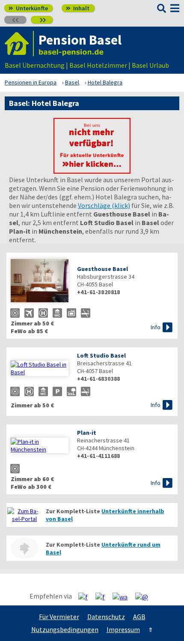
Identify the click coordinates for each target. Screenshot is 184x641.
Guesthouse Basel (102, 269)
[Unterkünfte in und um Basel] (92, 171)
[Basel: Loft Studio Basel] (39, 368)
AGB (139, 616)
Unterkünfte (28, 8)
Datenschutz (106, 616)
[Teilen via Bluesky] (103, 596)
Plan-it (86, 432)
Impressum (123, 629)
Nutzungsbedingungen (64, 629)
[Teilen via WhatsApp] (123, 596)
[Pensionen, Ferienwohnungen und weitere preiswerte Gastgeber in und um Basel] (24, 515)
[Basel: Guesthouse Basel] (39, 281)
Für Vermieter (59, 616)
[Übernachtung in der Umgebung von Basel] (24, 548)
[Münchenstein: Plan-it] (39, 445)
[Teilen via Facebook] (86, 596)
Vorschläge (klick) (104, 205)
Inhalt (77, 8)
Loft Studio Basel (101, 355)
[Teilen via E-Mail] (144, 596)
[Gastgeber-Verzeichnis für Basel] (19, 43)
